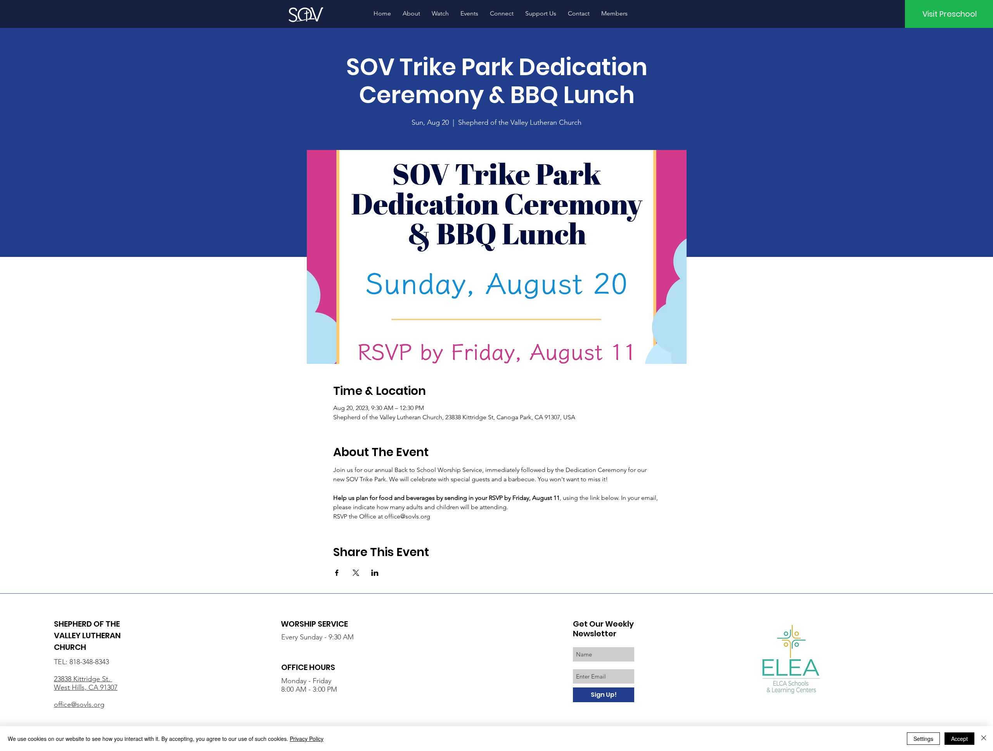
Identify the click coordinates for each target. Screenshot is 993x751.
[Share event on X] (356, 573)
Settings (923, 738)
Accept (959, 738)
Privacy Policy (307, 738)
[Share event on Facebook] (337, 573)
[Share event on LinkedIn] (375, 573)
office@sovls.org (79, 704)
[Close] (983, 738)
